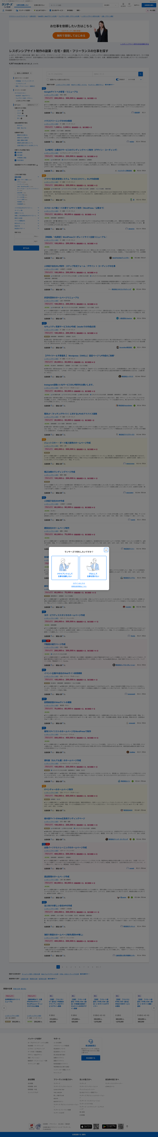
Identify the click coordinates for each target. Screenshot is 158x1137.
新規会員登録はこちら (79, 586)
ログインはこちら (79, 583)
